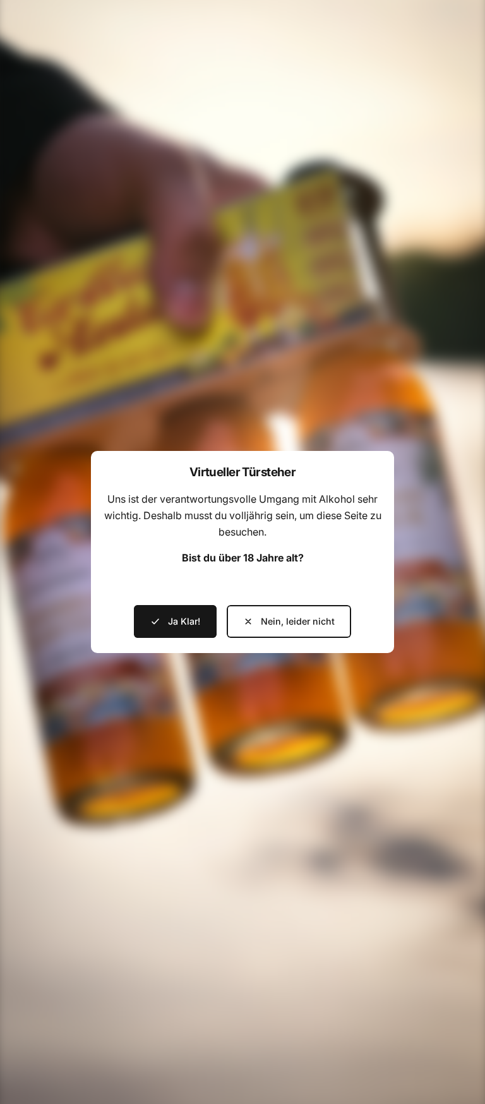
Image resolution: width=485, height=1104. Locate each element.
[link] (289, 621)
